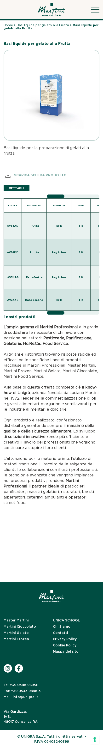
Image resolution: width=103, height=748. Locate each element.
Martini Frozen (16, 639)
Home (8, 25)
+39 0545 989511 (21, 685)
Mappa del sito (66, 651)
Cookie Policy (64, 645)
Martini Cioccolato (20, 626)
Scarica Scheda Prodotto (40, 175)
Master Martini (16, 620)
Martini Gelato (16, 633)
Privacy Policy (65, 639)
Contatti (60, 633)
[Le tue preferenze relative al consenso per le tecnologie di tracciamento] (94, 739)
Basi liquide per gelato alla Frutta (43, 25)
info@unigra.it (21, 697)
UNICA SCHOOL (66, 620)
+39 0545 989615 (22, 691)
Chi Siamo (61, 626)
